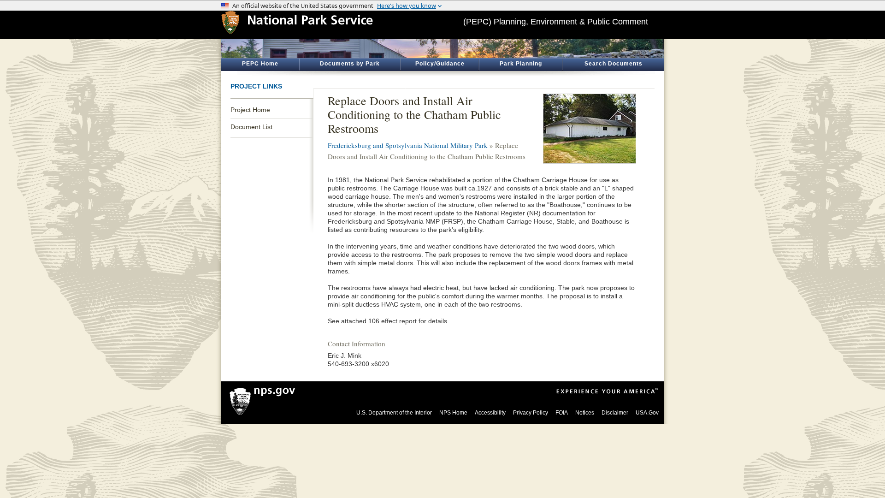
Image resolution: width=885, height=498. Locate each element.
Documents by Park (350, 63)
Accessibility (490, 412)
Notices (584, 412)
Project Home (250, 109)
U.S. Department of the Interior (394, 412)
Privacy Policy (530, 412)
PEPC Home (260, 63)
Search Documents (613, 63)
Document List (251, 126)
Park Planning (521, 63)
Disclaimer (615, 412)
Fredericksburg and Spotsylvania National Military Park (408, 145)
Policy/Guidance (440, 63)
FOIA (561, 412)
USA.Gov (647, 412)
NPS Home (453, 412)
